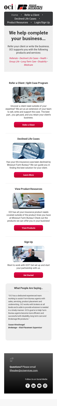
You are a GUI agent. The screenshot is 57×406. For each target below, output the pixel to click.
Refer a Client (31, 14)
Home (14, 14)
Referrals (13, 58)
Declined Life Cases (25, 18)
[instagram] (45, 386)
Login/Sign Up (42, 22)
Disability (42, 61)
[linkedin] (33, 386)
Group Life (14, 61)
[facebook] (27, 386)
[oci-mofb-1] (28, 2)
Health (43, 58)
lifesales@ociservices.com (24, 370)
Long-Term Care (28, 61)
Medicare (28, 65)
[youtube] (39, 386)
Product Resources (17, 22)
